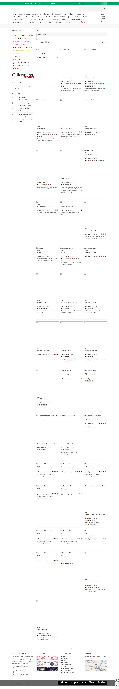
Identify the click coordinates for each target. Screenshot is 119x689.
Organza (19, 19)
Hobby (17, 60)
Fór (73, 14)
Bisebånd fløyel (88, 154)
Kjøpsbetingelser (66, 664)
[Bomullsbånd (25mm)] (66, 248)
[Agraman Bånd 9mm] (42, 100)
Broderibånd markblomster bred (69, 302)
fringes (29, 86)
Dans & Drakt (20, 44)
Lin (71, 17)
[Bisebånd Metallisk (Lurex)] (43, 202)
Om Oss (64, 656)
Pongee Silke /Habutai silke (26, 119)
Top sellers (16, 94)
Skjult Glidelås (22, 97)
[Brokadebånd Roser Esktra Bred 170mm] (47, 415)
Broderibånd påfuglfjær (43, 350)
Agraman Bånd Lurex (90, 128)
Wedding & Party (22, 38)
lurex (19, 86)
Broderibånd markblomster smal (93, 302)
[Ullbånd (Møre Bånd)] (66, 552)
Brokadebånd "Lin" (65, 374)
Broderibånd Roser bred (67, 350)
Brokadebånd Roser (66, 490)
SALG (85, 22)
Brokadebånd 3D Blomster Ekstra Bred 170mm (47, 444)
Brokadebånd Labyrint (42, 490)
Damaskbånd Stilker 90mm (44, 629)
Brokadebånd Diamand (67, 468)
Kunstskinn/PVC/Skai (56, 17)
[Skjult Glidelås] (15, 97)
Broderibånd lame (41, 302)
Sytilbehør (46, 22)
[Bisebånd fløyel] (88, 150)
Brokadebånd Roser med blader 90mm (95, 514)
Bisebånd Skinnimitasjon (67, 206)
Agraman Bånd (41, 53)
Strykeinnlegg (79, 19)
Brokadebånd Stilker (66, 557)
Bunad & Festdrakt (23, 41)
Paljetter (31, 19)
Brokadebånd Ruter (66, 535)
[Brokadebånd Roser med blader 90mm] (94, 485)
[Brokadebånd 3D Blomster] (67, 415)
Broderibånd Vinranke (42, 399)
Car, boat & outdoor (24, 35)
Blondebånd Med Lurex (91, 230)
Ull (76, 22)
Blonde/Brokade (33, 14)
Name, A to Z (39, 42)
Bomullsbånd (64, 252)
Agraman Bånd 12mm (66, 77)
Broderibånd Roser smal (91, 350)
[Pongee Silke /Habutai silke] (15, 120)
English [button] (83, 3)
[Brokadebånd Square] (90, 248)
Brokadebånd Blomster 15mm (92, 419)
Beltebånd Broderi (65, 178)
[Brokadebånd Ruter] (66, 530)
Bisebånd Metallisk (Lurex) (44, 206)
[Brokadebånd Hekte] (90, 463)
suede (19, 88)
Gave (17, 53)
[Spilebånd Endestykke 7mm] (15, 114)
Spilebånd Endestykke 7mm (26, 114)
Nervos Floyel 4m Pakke (25, 108)
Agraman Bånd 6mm (90, 77)
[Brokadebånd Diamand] (90, 370)
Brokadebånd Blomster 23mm (44, 468)
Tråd (59, 22)
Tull (69, 22)
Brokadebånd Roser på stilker (44, 535)
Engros (64, 660)
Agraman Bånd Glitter (66, 128)
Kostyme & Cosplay (23, 63)
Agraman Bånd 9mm (42, 128)
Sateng (44, 19)
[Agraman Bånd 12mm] (66, 49)
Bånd (47, 14)
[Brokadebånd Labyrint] (42, 485)
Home (86, 250)
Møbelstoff (81, 17)
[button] (39, 3)
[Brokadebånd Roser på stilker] (44, 530)
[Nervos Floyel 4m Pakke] (15, 108)
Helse (17, 56)
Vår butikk (64, 658)
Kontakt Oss (65, 662)
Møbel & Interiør (22, 66)
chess (14, 86)
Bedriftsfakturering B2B (68, 672)
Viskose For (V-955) (24, 103)
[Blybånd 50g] (40, 248)
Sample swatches (66, 670)
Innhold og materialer (67, 668)
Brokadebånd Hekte (90, 468)
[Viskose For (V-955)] (15, 103)
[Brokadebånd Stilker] (66, 370)
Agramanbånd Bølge (42, 178)
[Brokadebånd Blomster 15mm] (92, 415)
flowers (14, 88)
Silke (66, 19)
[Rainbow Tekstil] (21, 9)
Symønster (20, 22)
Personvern (65, 666)
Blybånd (39, 252)
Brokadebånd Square (90, 535)
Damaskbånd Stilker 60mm (91, 581)
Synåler (33, 22)
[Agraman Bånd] (40, 49)
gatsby (24, 86)
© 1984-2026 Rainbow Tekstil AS (21, 683)
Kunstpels (38, 17)
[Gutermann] (23, 75)
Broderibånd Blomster (90, 252)
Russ (17, 69)
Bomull (18, 14)
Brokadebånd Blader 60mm (68, 443)
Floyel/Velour (60, 14)
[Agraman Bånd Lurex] (90, 100)
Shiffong (56, 19)
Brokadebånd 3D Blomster (91, 374)
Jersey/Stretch (22, 17)
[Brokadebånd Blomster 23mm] (44, 463)
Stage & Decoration (23, 47)
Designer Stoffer (23, 50)
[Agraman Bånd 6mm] (90, 49)
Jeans (81, 14)
